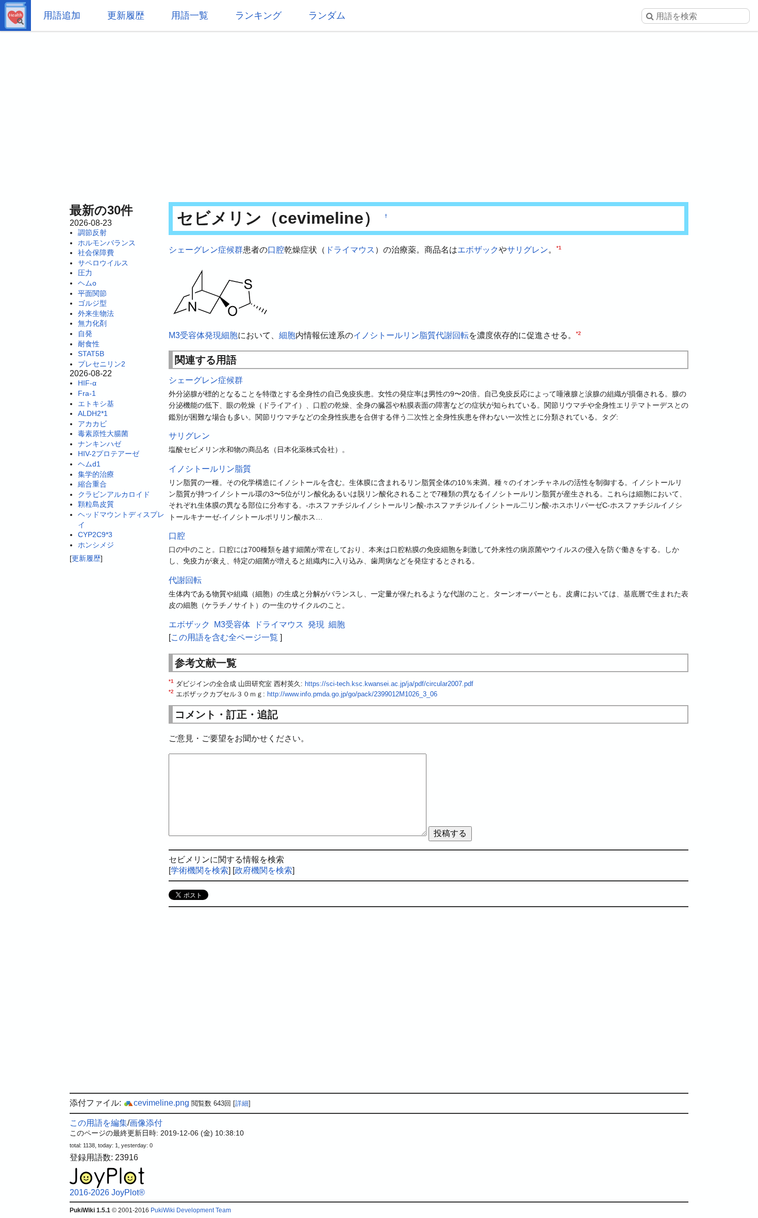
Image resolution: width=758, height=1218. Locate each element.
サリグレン (527, 249)
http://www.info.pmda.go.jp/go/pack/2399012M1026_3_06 (352, 694)
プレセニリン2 (101, 364)
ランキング (258, 15)
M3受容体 (187, 335)
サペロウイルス (103, 263)
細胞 (229, 335)
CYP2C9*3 (95, 534)
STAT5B (91, 353)
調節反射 (92, 232)
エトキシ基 (96, 403)
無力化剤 (92, 323)
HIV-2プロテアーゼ (108, 453)
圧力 (85, 273)
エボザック (478, 249)
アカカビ (92, 424)
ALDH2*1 (93, 413)
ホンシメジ (96, 545)
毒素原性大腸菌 (103, 433)
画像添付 (145, 1123)
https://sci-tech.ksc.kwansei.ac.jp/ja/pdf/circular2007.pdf (389, 684)
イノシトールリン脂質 (394, 335)
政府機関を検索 (263, 870)
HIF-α (87, 383)
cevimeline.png (161, 1102)
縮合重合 (92, 484)
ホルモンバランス (107, 243)
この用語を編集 (98, 1123)
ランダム (326, 15)
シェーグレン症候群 (206, 249)
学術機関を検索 (199, 870)
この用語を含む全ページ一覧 (224, 637)
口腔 (276, 249)
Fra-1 (87, 393)
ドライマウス (350, 249)
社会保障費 (96, 252)
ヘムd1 (89, 464)
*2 (578, 333)
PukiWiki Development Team (191, 1210)
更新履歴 (125, 15)
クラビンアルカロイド (114, 494)
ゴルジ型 (92, 303)
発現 (213, 335)
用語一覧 (189, 15)
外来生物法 (96, 313)
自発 (85, 333)
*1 (559, 248)
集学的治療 (96, 474)
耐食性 (89, 344)
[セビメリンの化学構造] (220, 292)
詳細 (242, 1103)
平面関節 (92, 293)
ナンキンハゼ (99, 444)
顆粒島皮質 (96, 504)
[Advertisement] (379, 113)
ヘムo (87, 283)
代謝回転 (452, 335)
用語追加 (61, 15)
